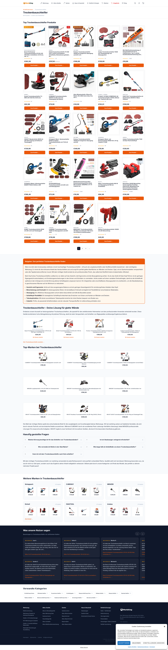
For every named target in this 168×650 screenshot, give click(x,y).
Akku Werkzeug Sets (48, 613)
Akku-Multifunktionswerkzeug (51, 624)
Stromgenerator (105, 616)
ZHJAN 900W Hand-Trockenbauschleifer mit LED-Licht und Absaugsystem (58, 185)
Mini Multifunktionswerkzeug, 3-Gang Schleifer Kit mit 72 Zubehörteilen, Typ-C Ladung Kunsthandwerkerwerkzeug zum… (132, 52)
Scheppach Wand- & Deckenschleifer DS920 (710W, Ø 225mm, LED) (34, 184)
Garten (64, 607)
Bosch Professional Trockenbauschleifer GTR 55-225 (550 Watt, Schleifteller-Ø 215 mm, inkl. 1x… (34, 54)
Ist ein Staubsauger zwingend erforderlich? (115, 440)
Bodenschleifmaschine (62, 597)
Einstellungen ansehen (153, 643)
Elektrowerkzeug (27, 610)
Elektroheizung (105, 613)
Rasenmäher (65, 621)
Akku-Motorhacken (67, 613)
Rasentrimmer (65, 616)
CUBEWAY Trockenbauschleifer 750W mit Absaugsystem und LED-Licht (58, 231)
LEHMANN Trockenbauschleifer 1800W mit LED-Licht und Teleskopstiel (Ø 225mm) (58, 98)
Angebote (116, 3)
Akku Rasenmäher (67, 624)
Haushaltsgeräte (47, 619)
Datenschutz (33, 637)
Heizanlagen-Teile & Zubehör (108, 621)
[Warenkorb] (143, 3)
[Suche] (135, 3)
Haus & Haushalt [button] (79, 3)
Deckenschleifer (92, 597)
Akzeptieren (123, 643)
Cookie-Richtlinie (132, 646)
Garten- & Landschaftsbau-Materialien (30, 624)
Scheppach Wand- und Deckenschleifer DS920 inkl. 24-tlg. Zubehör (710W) (108, 140)
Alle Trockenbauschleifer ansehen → (33, 342)
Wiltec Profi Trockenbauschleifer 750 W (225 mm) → (38, 554)
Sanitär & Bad (84, 613)
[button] (164, 626)
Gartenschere (65, 610)
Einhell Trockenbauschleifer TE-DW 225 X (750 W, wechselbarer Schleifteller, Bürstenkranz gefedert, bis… (59, 54)
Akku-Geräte (46, 607)
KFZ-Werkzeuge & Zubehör (30, 620)
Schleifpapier (71, 593)
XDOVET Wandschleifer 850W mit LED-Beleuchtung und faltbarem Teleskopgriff (33, 140)
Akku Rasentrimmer (67, 619)
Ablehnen (136, 643)
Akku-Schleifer (47, 621)
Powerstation (104, 619)
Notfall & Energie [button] (94, 3)
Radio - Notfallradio (106, 610)
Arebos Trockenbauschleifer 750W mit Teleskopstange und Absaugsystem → (39, 576)
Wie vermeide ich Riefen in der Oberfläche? (53, 447)
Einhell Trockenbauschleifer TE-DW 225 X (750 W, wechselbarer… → (80, 576)
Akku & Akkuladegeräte (49, 610)
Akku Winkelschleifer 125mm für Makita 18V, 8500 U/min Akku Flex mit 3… (83, 96)
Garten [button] (68, 3)
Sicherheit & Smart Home (88, 616)
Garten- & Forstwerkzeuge (30, 618)
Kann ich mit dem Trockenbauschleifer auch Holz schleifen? (53, 454)
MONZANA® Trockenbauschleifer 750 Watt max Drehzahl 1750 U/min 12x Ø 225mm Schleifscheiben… (83, 231)
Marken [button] (106, 3)
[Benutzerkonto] (139, 3)
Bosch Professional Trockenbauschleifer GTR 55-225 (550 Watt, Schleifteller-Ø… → (119, 553)
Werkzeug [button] (45, 3)
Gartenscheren (47, 616)
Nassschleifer (113, 593)
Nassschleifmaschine (86, 593)
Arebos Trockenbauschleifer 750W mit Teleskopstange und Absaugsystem (108, 53)
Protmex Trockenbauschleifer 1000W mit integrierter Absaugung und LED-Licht (83, 53)
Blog (125, 3)
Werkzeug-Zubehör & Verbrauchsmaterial (29, 614)
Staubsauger (84, 610)
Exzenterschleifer (57, 593)
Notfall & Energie (106, 607)
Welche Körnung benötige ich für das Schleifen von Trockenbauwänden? (53, 440)
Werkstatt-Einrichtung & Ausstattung (29, 628)
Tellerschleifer (29, 597)
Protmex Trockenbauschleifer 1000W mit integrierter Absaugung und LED (83, 140)
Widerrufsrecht (84, 647)
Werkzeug (26, 607)
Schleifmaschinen (28, 9)
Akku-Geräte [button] (57, 3)
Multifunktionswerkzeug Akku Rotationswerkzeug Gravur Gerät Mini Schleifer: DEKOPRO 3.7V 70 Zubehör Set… (83, 184)
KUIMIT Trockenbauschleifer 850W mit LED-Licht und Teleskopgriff (34, 230)
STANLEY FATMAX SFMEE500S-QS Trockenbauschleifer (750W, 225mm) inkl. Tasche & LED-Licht (108, 98)
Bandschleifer (126, 593)
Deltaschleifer (100, 593)
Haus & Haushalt (86, 607)
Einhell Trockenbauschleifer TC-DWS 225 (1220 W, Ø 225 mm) (33, 97)
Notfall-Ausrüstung (106, 624)
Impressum (152, 646)
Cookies (40, 637)
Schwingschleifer (77, 597)
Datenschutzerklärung (143, 646)
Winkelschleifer (43, 593)
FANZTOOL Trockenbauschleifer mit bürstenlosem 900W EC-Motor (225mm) (133, 98)
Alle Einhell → (29, 519)
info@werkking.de (47, 637)
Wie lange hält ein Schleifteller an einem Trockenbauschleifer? (114, 447)
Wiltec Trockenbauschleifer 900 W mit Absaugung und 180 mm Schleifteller (108, 185)
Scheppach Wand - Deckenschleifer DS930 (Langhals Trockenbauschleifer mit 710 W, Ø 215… (59, 141)
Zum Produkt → (34, 65)
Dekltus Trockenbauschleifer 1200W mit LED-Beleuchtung (108, 230)
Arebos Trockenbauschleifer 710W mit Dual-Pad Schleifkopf (132, 139)
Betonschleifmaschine (44, 597)
